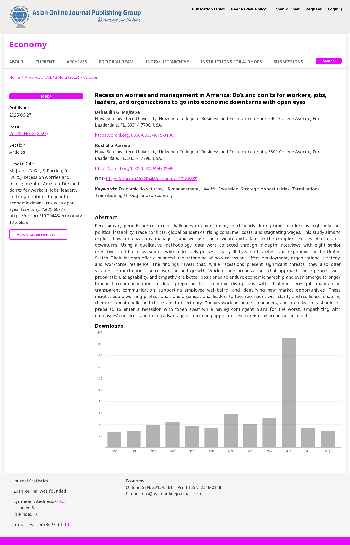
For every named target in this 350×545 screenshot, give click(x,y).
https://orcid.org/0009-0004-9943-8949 (134, 168)
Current (45, 61)
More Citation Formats (36, 234)
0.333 (60, 501)
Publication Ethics (208, 9)
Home (14, 77)
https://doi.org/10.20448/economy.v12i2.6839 (151, 178)
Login (333, 9)
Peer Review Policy (248, 9)
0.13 (65, 524)
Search (329, 61)
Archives (77, 61)
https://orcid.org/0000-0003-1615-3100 (134, 135)
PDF (47, 96)
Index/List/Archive (167, 61)
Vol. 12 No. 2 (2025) (62, 77)
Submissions (288, 61)
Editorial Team (116, 61)
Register (314, 9)
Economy (28, 44)
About (16, 61)
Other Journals (286, 9)
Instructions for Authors (231, 61)
